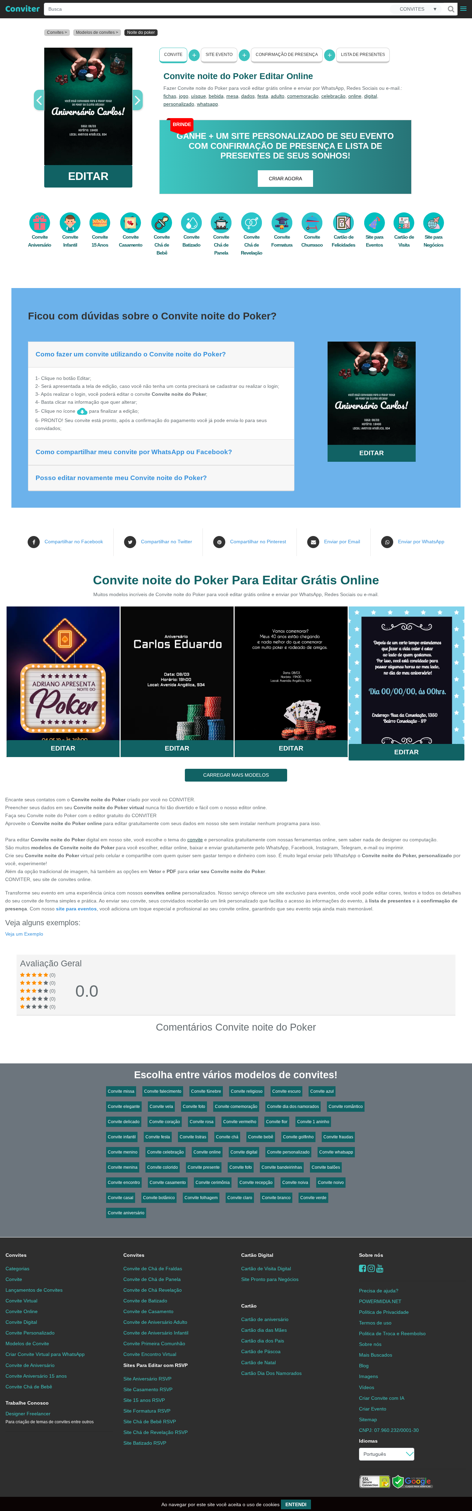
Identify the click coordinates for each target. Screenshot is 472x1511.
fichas (169, 96)
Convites (16, 1255)
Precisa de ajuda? (378, 1290)
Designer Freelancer (50, 1417)
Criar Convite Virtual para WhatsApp (45, 1354)
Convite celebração (165, 1152)
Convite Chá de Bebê (162, 245)
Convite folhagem (201, 1197)
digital (370, 96)
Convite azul (322, 1091)
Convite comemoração (236, 1106)
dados (248, 96)
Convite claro (239, 1197)
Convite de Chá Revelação (152, 1290)
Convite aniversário (126, 1213)
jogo (183, 96)
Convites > (57, 32)
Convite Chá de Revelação (251, 245)
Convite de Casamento (148, 1311)
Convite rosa (202, 1121)
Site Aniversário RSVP (147, 1378)
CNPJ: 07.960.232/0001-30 (389, 1430)
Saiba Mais (63, 670)
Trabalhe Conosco (27, 1403)
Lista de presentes (363, 54)
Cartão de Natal (258, 1362)
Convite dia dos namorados (293, 1106)
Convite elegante (124, 1106)
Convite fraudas (338, 1137)
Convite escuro (286, 1091)
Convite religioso (247, 1091)
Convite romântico (346, 1106)
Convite (173, 54)
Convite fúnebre (206, 1091)
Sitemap (368, 1419)
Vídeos (366, 1387)
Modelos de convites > (97, 32)
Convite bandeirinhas (282, 1167)
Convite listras (193, 1137)
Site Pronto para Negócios (270, 1279)
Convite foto (194, 1106)
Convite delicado (124, 1121)
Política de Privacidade (384, 1312)
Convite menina (123, 1167)
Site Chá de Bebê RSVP (149, 1421)
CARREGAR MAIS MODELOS (236, 775)
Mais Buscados (375, 1355)
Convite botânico (159, 1197)
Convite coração (164, 1121)
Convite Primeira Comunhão (154, 1343)
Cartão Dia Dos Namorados (271, 1373)
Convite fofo (240, 1167)
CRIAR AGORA (285, 178)
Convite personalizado (288, 1152)
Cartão (249, 1306)
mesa (232, 96)
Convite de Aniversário (30, 1365)
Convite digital (243, 1152)
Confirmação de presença (287, 54)
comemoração (303, 96)
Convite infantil (122, 1137)
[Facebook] (362, 1268)
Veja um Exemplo (24, 934)
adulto (277, 96)
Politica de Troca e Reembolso (392, 1333)
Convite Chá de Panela (221, 245)
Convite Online (22, 1311)
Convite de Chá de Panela (152, 1279)
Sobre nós (371, 1255)
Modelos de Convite (27, 1343)
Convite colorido (162, 1167)
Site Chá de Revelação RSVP (155, 1432)
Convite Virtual (21, 1300)
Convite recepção (256, 1182)
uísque (198, 96)
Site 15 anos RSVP (144, 1400)
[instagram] (371, 1268)
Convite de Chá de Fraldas (152, 1268)
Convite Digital (21, 1322)
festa (262, 96)
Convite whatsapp (336, 1152)
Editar (63, 748)
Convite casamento (168, 1182)
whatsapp (207, 104)
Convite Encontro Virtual (149, 1354)
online (354, 96)
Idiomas (368, 1441)
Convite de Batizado (145, 1300)
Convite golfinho (298, 1137)
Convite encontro (124, 1182)
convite (195, 839)
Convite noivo (331, 1182)
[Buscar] (450, 9)
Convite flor (276, 1121)
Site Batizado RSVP (144, 1443)
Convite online (207, 1152)
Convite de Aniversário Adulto (155, 1322)
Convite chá (227, 1137)
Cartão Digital (257, 1255)
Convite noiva (295, 1182)
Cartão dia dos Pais (262, 1340)
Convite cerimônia (213, 1182)
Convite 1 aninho (313, 1121)
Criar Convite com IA (381, 1398)
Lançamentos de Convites (34, 1290)
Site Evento (219, 54)
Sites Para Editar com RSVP (155, 1365)
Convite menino (123, 1152)
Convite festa (157, 1137)
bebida (216, 96)
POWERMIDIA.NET (380, 1301)
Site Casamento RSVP (147, 1389)
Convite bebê (260, 1137)
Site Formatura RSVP (146, 1411)
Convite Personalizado (30, 1333)
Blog (364, 1365)
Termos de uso (375, 1323)
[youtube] (380, 1268)
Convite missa (121, 1091)
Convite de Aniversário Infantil (155, 1333)
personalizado (178, 104)
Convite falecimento (162, 1091)
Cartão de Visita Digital (266, 1268)
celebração (333, 96)
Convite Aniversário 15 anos (36, 1376)
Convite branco (276, 1197)
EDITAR (88, 176)
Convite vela (161, 1106)
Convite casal (120, 1197)
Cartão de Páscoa (261, 1351)
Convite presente (204, 1167)
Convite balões (326, 1167)
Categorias (17, 1268)
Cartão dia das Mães (264, 1330)
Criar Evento (372, 1409)
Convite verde (313, 1197)
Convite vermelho (239, 1121)
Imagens (368, 1376)
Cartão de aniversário (265, 1319)
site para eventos (76, 908)
